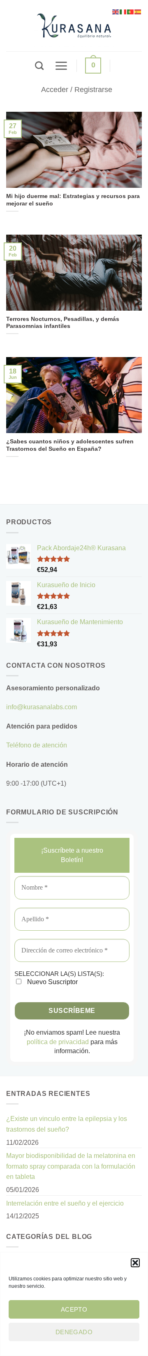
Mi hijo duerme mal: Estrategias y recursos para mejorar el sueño (73, 200)
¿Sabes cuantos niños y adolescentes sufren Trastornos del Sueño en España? (70, 445)
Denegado (74, 1331)
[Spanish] (138, 11)
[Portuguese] (130, 11)
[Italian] (123, 11)
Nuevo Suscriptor (51, 981)
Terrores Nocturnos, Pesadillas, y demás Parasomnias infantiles (62, 323)
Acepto (74, 1309)
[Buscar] (39, 65)
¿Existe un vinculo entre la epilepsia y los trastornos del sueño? (66, 1124)
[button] (135, 1263)
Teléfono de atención (36, 745)
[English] (116, 11)
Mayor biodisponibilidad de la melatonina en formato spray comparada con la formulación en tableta (70, 1166)
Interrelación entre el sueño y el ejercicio (65, 1203)
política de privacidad (58, 1041)
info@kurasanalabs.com (41, 706)
